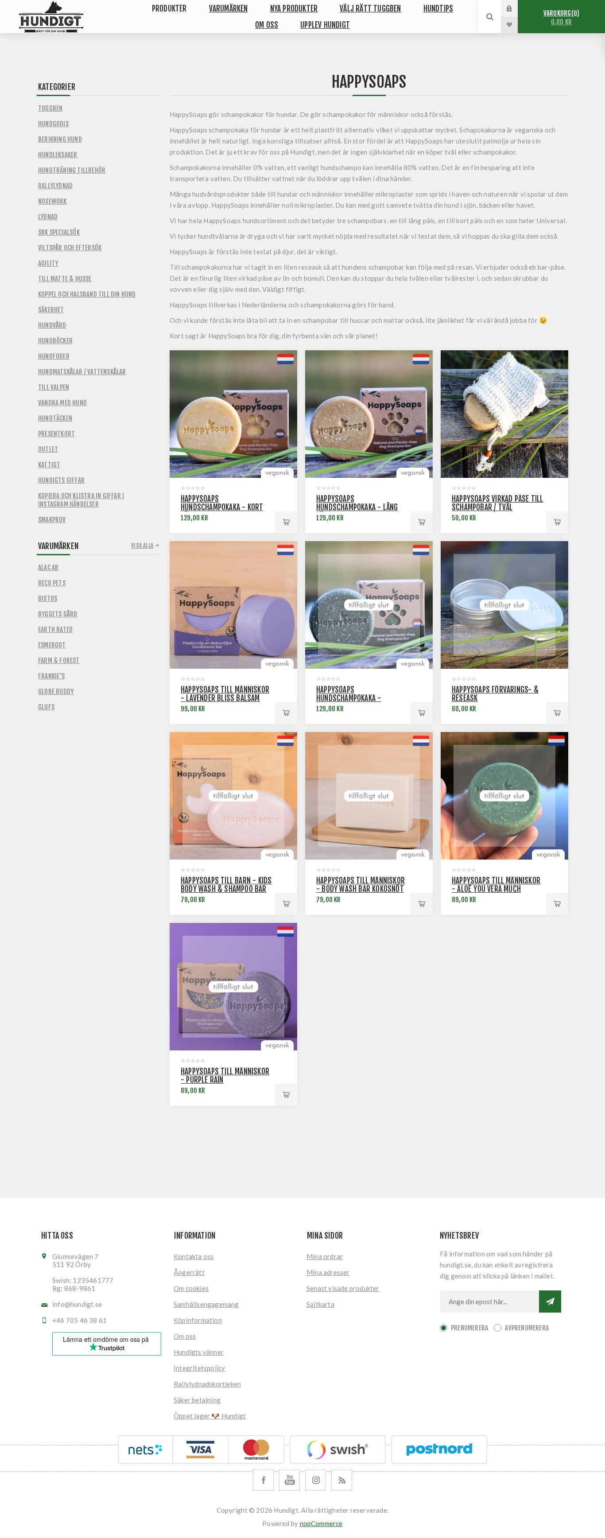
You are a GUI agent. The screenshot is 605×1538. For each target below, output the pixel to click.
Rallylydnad (55, 186)
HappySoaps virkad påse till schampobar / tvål (497, 503)
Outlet (48, 449)
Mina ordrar (324, 1256)
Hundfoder (54, 356)
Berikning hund (60, 139)
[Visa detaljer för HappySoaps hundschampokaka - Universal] (369, 605)
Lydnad (48, 217)
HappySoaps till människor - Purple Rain (225, 1076)
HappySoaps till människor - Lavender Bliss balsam (225, 694)
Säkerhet (51, 310)
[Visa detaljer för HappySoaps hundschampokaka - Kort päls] (233, 414)
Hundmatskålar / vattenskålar (82, 372)
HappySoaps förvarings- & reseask (495, 694)
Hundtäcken (55, 418)
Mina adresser (328, 1272)
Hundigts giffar (61, 480)
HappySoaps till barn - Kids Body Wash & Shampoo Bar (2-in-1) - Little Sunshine (226, 889)
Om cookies (191, 1288)
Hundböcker (55, 341)
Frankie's (51, 676)
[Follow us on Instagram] (315, 1480)
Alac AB (48, 567)
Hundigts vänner (199, 1352)
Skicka (550, 1301)
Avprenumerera (527, 1328)
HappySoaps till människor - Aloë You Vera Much (496, 885)
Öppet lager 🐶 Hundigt (210, 1416)
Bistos (47, 598)
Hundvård (52, 325)
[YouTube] (289, 1480)
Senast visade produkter (343, 1288)
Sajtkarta (320, 1304)
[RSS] (341, 1480)
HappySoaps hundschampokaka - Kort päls (222, 507)
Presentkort (56, 434)
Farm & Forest (59, 660)
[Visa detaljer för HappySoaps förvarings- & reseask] (504, 605)
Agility (48, 263)
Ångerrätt (189, 1272)
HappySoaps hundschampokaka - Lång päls (357, 507)
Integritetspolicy (199, 1368)
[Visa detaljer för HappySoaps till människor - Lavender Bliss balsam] (233, 605)
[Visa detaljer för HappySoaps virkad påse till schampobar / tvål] (504, 414)
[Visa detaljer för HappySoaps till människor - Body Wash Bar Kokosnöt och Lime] (369, 796)
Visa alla (142, 545)
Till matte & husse (65, 279)
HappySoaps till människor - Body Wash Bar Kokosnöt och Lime (360, 889)
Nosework (52, 201)
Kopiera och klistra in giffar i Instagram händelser (81, 500)
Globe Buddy (56, 691)
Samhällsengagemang (206, 1304)
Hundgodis (53, 124)
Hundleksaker (57, 155)
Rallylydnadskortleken (207, 1384)
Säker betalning (197, 1400)
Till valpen (53, 387)
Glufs (46, 707)
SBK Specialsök (59, 232)
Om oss (185, 1336)
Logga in (516, 8)
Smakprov (52, 519)
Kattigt (49, 465)
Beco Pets (52, 583)
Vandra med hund (62, 403)
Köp (286, 522)
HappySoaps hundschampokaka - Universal (348, 698)
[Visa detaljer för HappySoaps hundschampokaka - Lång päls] (369, 414)
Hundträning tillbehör (71, 170)
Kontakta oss (193, 1256)
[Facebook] (263, 1480)
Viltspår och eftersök (69, 248)
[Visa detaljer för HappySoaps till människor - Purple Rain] (233, 986)
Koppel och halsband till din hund (87, 294)
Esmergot (52, 645)
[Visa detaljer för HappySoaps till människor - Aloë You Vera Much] (504, 796)
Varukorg (560, 17)
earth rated (55, 629)
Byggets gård (57, 614)
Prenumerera (469, 1328)
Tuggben (50, 108)
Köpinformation (198, 1320)
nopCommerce (321, 1523)
